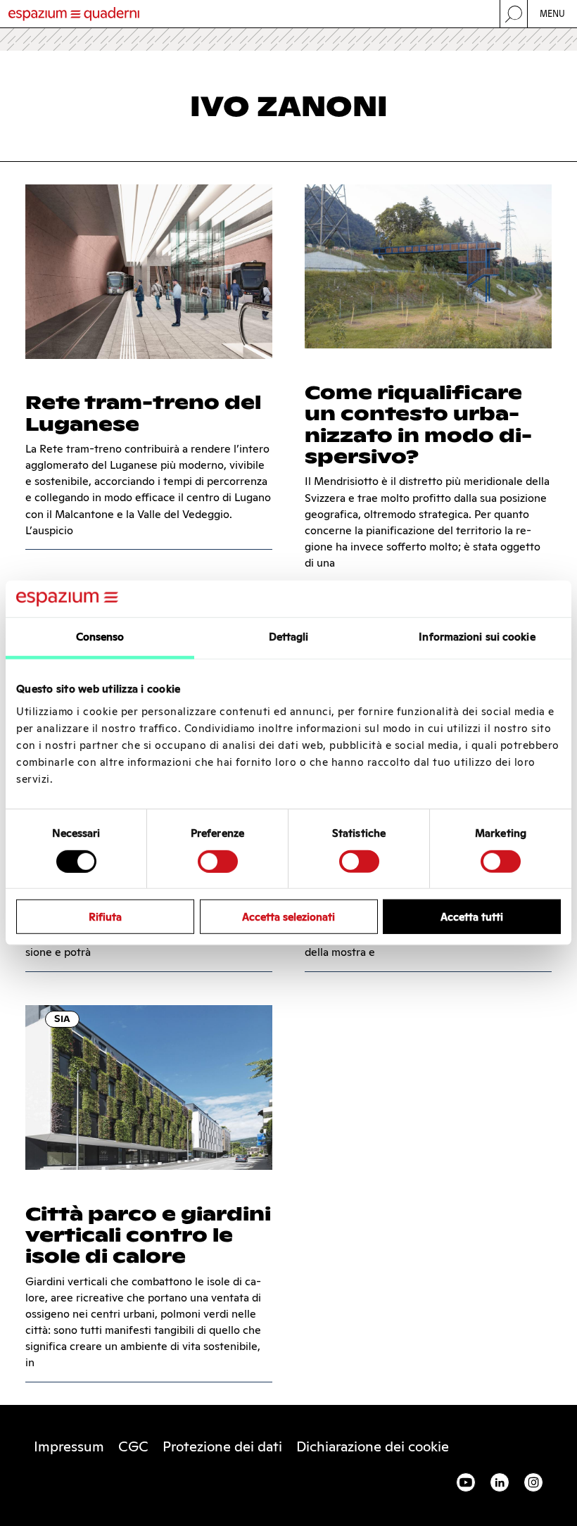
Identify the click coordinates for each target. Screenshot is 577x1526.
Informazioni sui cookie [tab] (477, 636)
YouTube (466, 1482)
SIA (62, 1019)
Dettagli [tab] (289, 636)
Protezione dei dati (222, 1446)
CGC (133, 1446)
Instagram (533, 1482)
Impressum (69, 1446)
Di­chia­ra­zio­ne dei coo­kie (372, 1446)
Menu (553, 14)
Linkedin (499, 1482)
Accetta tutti (471, 916)
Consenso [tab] (100, 636)
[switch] (218, 861)
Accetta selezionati (288, 916)
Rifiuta (105, 916)
